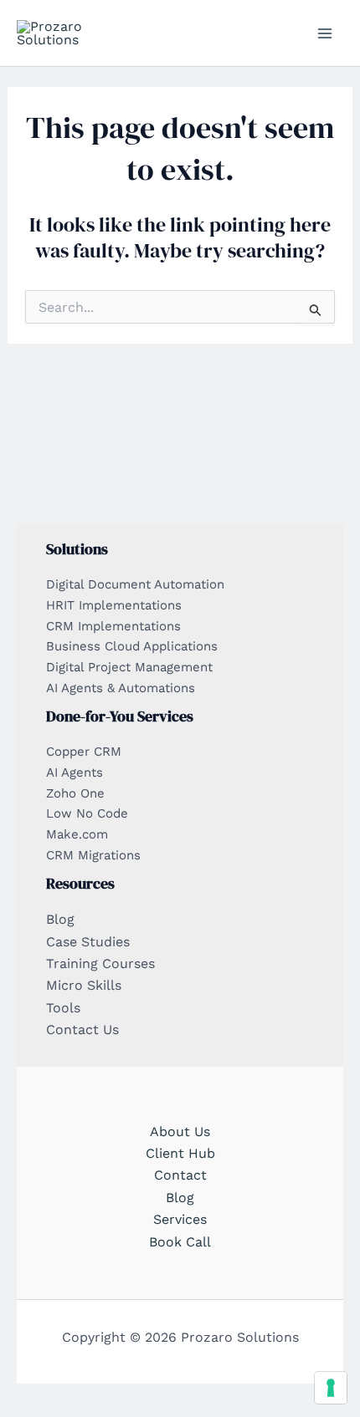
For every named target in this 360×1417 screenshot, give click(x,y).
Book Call (180, 1242)
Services (180, 1219)
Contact (180, 1175)
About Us (180, 1131)
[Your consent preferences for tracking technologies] (331, 1388)
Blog (180, 1197)
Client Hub (180, 1153)
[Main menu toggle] (324, 33)
